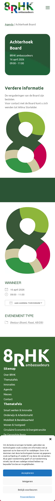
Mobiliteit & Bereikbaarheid (19, 420)
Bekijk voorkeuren (27, 489)
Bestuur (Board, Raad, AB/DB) (26, 322)
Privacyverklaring (27, 497)
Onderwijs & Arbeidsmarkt (18, 415)
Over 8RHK (10, 374)
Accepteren (27, 473)
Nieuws (8, 394)
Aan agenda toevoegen (27, 303)
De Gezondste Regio (15, 434)
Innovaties (9, 384)
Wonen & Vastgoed (14, 425)
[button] (50, 439)
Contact (8, 399)
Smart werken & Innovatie (18, 410)
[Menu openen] (47, 7)
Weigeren (27, 481)
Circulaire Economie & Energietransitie (25, 429)
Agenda (9, 24)
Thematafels (11, 379)
